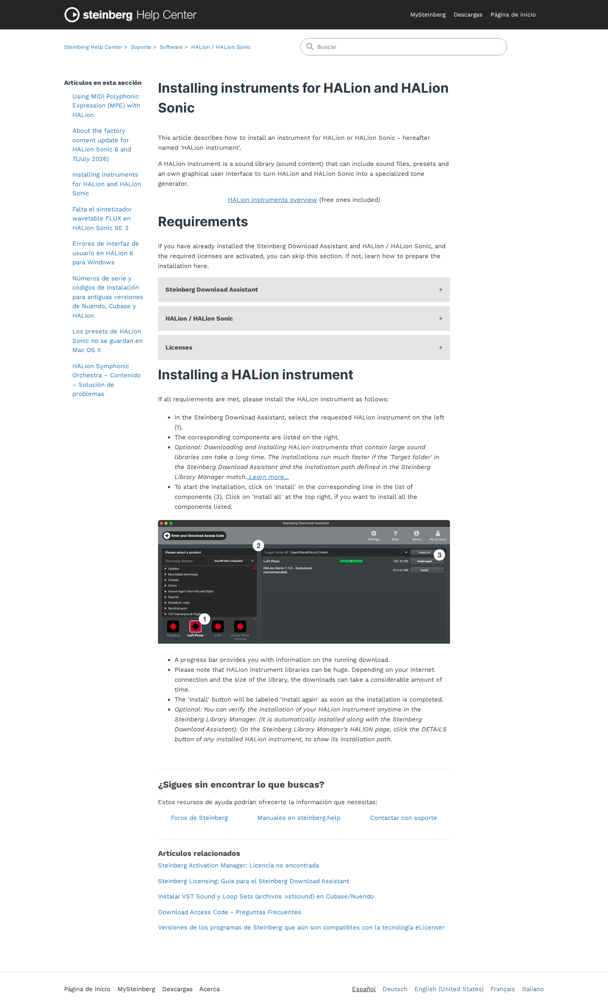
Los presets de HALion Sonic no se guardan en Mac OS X (107, 341)
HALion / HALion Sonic (221, 47)
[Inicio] (132, 14)
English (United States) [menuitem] (449, 989)
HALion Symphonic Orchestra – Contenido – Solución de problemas (106, 380)
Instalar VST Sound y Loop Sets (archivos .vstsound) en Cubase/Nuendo (266, 896)
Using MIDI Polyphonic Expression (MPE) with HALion (106, 106)
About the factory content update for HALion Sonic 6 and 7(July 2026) (101, 145)
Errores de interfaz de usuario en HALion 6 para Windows (105, 253)
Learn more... (268, 477)
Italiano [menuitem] (533, 989)
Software (171, 47)
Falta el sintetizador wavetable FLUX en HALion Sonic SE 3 (102, 219)
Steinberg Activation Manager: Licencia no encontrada (238, 865)
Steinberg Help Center (93, 47)
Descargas (468, 14)
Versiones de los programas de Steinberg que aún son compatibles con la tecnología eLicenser (301, 927)
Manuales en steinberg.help (298, 818)
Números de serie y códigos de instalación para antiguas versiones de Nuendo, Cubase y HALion (107, 297)
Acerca (209, 989)
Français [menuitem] (503, 989)
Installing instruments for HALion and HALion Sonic (106, 184)
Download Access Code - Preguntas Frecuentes (229, 912)
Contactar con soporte (403, 818)
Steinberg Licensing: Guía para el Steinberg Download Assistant (253, 881)
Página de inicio (513, 14)
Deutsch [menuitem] (395, 989)
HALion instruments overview (272, 200)
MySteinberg (427, 14)
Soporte (141, 47)
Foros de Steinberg (199, 818)
